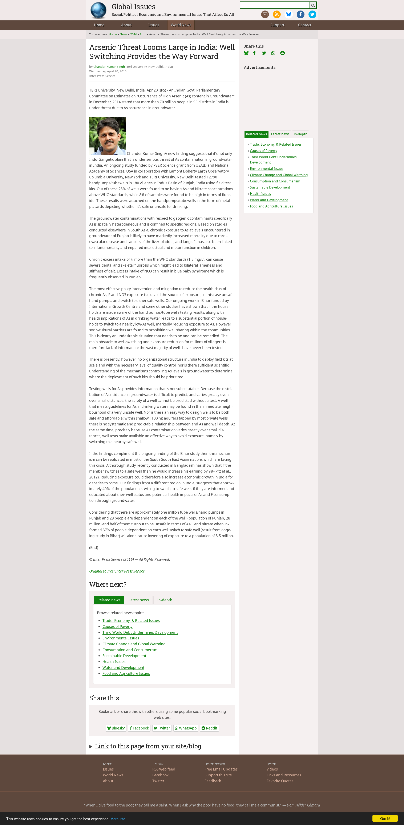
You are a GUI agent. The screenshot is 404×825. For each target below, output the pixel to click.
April (143, 34)
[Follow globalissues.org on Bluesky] (288, 14)
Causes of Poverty (117, 626)
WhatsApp (187, 728)
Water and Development (123, 667)
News (124, 34)
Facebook (140, 728)
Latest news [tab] (139, 600)
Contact (304, 25)
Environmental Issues (120, 638)
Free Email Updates (221, 769)
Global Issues (134, 6)
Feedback (213, 781)
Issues (153, 25)
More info (117, 818)
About (126, 25)
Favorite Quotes (280, 781)
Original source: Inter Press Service (117, 571)
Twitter (163, 728)
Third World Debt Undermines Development (140, 632)
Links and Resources (284, 775)
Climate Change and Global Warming (134, 644)
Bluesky (118, 728)
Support (277, 25)
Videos (272, 769)
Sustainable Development (124, 655)
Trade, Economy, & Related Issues (131, 620)
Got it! (385, 818)
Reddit (211, 728)
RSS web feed (163, 769)
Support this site (218, 775)
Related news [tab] (108, 600)
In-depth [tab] (164, 600)
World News (181, 25)
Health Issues (113, 661)
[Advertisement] (278, 97)
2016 (133, 34)
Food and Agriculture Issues (126, 673)
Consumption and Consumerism (129, 649)
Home (99, 25)
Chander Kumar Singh (109, 67)
